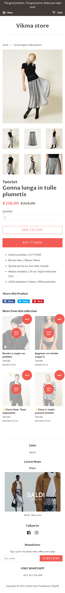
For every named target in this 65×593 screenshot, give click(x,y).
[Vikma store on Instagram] (36, 533)
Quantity (7, 211)
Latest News (32, 462)
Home (5, 45)
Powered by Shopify (49, 585)
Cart (59, 12)
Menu (9, 12)
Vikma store (32, 26)
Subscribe (51, 558)
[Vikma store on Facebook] (29, 533)
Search (32, 452)
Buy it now (32, 243)
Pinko (32, 468)
